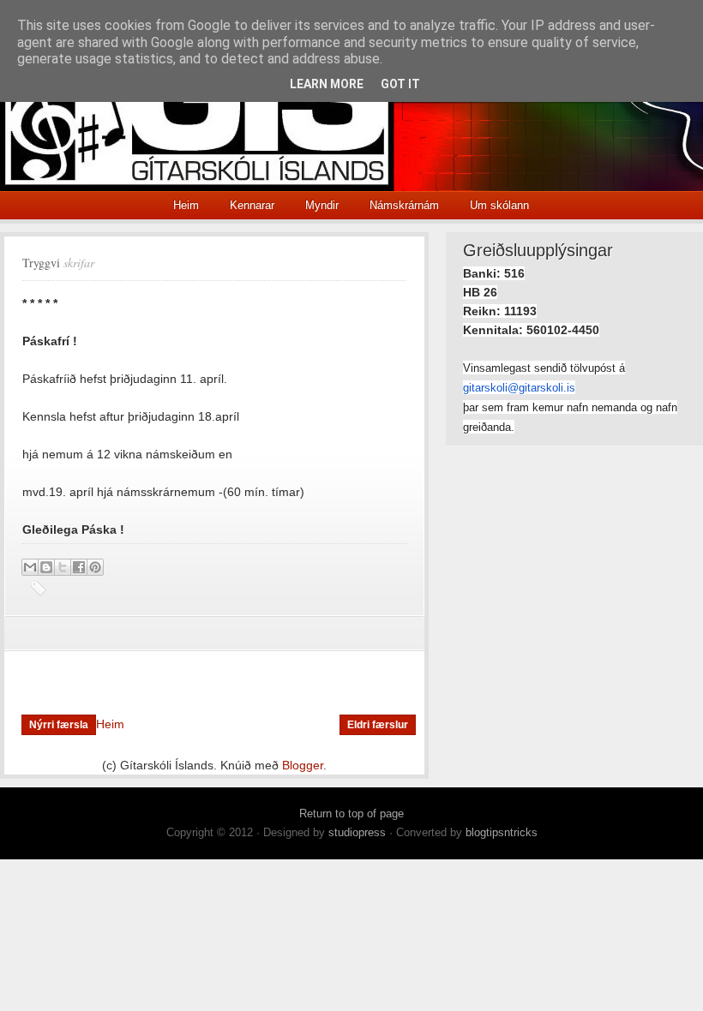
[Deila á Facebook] (78, 567)
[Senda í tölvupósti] (30, 567)
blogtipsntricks (502, 832)
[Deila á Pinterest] (95, 567)
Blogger (302, 765)
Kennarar (252, 205)
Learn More (327, 84)
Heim (186, 205)
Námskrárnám (404, 205)
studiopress (357, 832)
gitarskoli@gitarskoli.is (519, 387)
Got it (400, 84)
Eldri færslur (377, 725)
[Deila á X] (62, 567)
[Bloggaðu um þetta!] (46, 567)
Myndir (322, 205)
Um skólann (499, 205)
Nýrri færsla (58, 725)
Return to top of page (351, 813)
